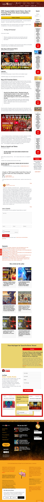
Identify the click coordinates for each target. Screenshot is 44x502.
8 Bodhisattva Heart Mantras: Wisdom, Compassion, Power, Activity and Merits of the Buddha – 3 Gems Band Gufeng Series (38, 120)
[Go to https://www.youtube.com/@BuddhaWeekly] (8, 452)
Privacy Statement (5, 434)
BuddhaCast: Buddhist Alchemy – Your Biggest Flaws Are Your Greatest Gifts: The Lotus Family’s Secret (38, 35)
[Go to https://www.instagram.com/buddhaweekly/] (6, 452)
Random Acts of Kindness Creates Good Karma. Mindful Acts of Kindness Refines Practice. (24, 429)
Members (27, 5)
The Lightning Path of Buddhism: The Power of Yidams (23, 436)
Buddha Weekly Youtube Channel (34, 472)
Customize (7, 497)
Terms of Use (4, 437)
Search (37, 14)
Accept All (21, 497)
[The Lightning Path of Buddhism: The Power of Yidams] (16, 435)
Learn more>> (38, 171)
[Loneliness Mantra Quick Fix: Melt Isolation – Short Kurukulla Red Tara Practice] (9, 327)
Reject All (14, 497)
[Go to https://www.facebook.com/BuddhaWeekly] (4, 452)
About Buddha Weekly (5, 429)
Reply (31, 183)
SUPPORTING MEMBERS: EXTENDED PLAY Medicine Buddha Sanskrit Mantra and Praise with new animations (24, 442)
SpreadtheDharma (32, 473)
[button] (35, 5)
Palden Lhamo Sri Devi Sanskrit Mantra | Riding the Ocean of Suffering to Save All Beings (24, 448)
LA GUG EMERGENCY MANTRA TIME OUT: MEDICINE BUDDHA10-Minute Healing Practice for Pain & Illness (38, 62)
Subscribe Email (5, 439)
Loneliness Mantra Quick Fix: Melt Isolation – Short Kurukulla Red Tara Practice (38, 143)
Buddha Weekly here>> (25, 166)
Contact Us (4, 432)
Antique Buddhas (5, 252)
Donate (32, 5)
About (22, 5)
